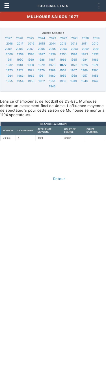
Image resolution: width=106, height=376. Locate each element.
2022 (63, 38)
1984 (84, 59)
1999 (20, 54)
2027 (8, 38)
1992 (95, 54)
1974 (95, 65)
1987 (52, 59)
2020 (85, 38)
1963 (20, 75)
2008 (19, 48)
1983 (95, 59)
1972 (20, 70)
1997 (41, 54)
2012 (74, 43)
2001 (96, 48)
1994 (74, 54)
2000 (9, 54)
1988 (41, 59)
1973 (9, 70)
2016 (31, 43)
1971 (31, 70)
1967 (73, 70)
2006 (41, 48)
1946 (52, 86)
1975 (84, 65)
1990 (20, 59)
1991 (9, 59)
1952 (41, 81)
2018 (9, 43)
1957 (84, 75)
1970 (41, 70)
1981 (20, 65)
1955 (9, 81)
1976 (74, 65)
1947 (95, 81)
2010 (95, 43)
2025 (30, 38)
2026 (19, 38)
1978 (52, 65)
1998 (31, 54)
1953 (31, 81)
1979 (41, 65)
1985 (73, 59)
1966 (84, 70)
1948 (84, 81)
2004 (63, 48)
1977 (63, 65)
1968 (63, 70)
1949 (73, 81)
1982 (9, 65)
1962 (31, 75)
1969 (52, 70)
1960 (52, 75)
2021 (74, 38)
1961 (41, 75)
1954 (20, 81)
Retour (59, 178)
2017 (20, 43)
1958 (73, 75)
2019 (96, 38)
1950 (63, 81)
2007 (30, 48)
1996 (52, 54)
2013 (63, 43)
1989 (30, 59)
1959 (63, 75)
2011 (84, 43)
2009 (8, 48)
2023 (52, 38)
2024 (41, 38)
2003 (74, 48)
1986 (63, 59)
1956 (95, 75)
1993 (84, 54)
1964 (9, 75)
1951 (52, 81)
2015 (41, 43)
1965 (95, 70)
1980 (30, 65)
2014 (52, 43)
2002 (85, 48)
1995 (63, 54)
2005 (52, 48)
